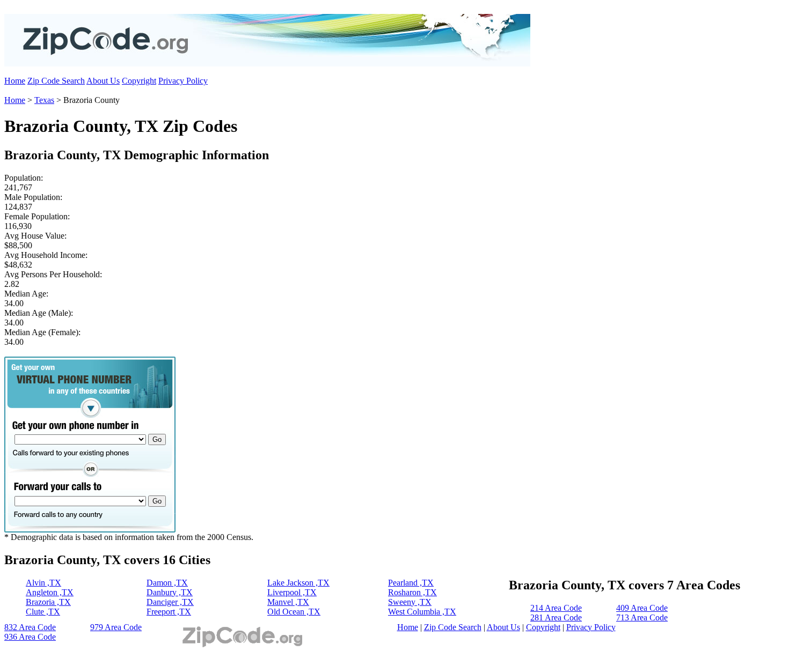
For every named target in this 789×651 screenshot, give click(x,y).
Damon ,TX (167, 582)
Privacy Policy (183, 80)
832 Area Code (30, 627)
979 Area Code (116, 627)
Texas (44, 100)
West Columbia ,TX (422, 611)
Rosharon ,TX (412, 592)
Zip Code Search (56, 80)
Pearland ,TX (411, 582)
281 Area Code (556, 617)
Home (14, 80)
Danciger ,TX (170, 601)
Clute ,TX (43, 611)
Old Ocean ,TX (293, 611)
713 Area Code (642, 617)
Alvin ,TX (43, 582)
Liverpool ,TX (292, 592)
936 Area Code (30, 636)
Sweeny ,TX (410, 601)
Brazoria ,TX (48, 601)
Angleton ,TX (50, 592)
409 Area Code (642, 607)
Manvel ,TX (288, 601)
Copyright (139, 80)
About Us (103, 80)
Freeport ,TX (169, 611)
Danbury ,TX (170, 592)
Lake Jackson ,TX (298, 582)
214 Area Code (556, 607)
